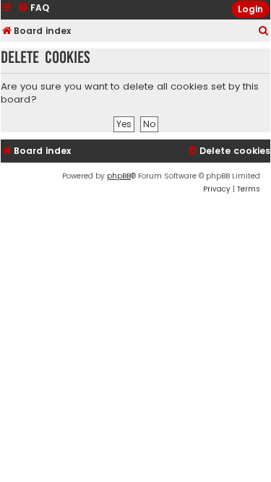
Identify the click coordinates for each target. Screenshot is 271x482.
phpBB (119, 176)
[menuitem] (263, 31)
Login (250, 9)
